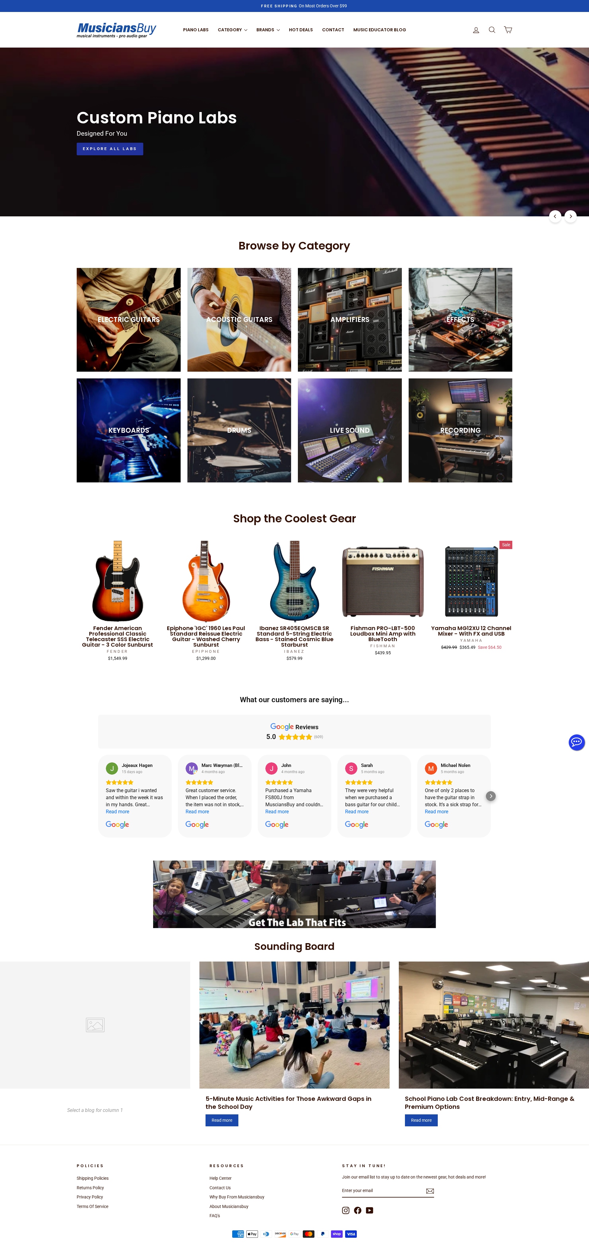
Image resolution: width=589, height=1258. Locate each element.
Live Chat (576, 742)
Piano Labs (196, 30)
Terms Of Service (92, 1206)
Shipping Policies (93, 1178)
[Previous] (555, 216)
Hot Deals (301, 30)
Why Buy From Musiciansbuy (237, 1196)
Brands (265, 30)
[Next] (570, 216)
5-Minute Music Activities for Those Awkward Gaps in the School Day (288, 1102)
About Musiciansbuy (229, 1206)
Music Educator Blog (379, 30)
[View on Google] (112, 768)
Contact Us (220, 1187)
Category (230, 30)
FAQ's (215, 1215)
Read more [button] (117, 812)
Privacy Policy (90, 1196)
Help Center (221, 1178)
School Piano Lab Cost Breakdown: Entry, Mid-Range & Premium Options (490, 1102)
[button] (98, 796)
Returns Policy (90, 1187)
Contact (333, 30)
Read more (222, 1120)
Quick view (117, 615)
